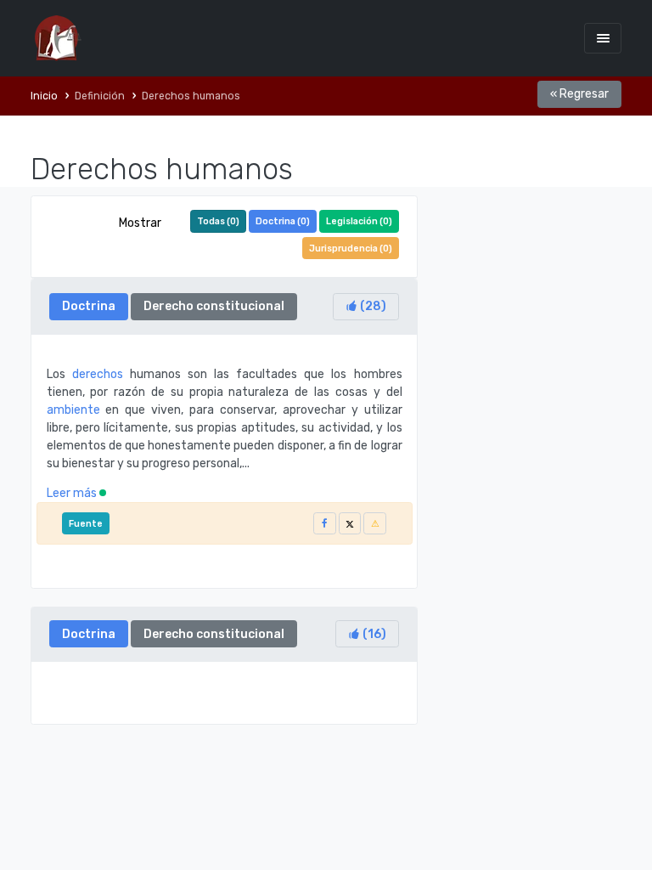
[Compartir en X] (350, 523)
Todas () (218, 221)
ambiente (73, 410)
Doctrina (88, 306)
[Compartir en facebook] (324, 523)
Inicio (44, 96)
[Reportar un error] (374, 523)
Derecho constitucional (213, 306)
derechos (97, 374)
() (371, 306)
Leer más (73, 493)
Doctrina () (283, 221)
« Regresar (579, 94)
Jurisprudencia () (350, 248)
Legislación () (359, 221)
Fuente (86, 523)
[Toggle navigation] (602, 38)
